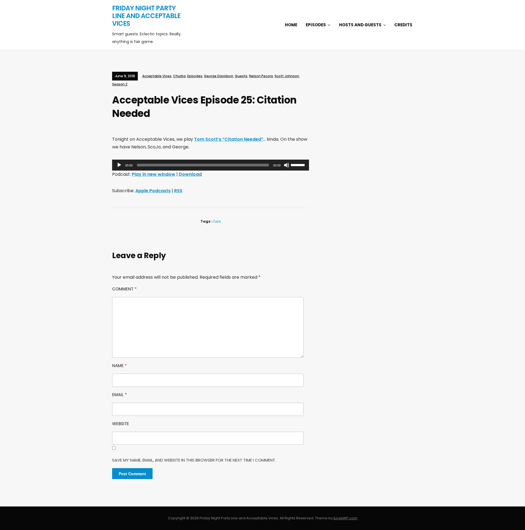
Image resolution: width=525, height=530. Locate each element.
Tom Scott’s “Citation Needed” (228, 139)
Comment (124, 289)
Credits (403, 25)
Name (119, 365)
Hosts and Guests (360, 25)
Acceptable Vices (156, 76)
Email (119, 395)
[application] (210, 165)
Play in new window (153, 174)
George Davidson (218, 76)
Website (120, 424)
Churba (179, 76)
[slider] (298, 164)
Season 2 (119, 84)
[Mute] (286, 165)
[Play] (119, 165)
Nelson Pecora (261, 76)
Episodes (316, 25)
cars (216, 221)
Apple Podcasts (153, 191)
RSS (178, 191)
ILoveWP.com (345, 518)
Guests (241, 76)
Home (291, 25)
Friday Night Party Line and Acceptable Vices (146, 16)
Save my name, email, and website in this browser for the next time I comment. (194, 460)
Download (190, 174)
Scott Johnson (287, 76)
